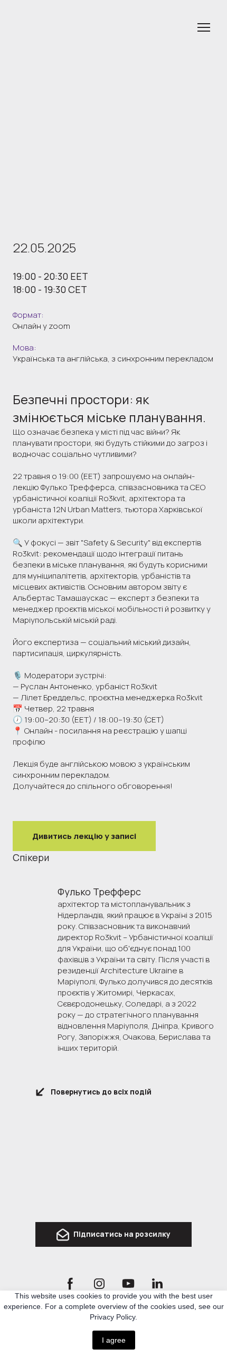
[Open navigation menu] (203, 27)
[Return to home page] (113, 1174)
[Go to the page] (103, 27)
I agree (114, 1340)
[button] (84, 836)
